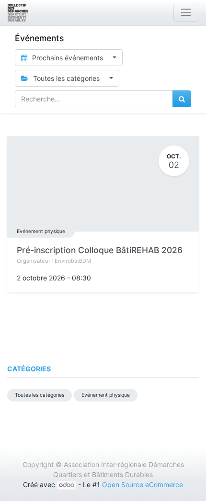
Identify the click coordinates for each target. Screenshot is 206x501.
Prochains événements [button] (67, 58)
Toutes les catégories (39, 395)
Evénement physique (41, 231)
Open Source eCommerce (142, 484)
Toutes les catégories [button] (66, 78)
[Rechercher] (181, 98)
